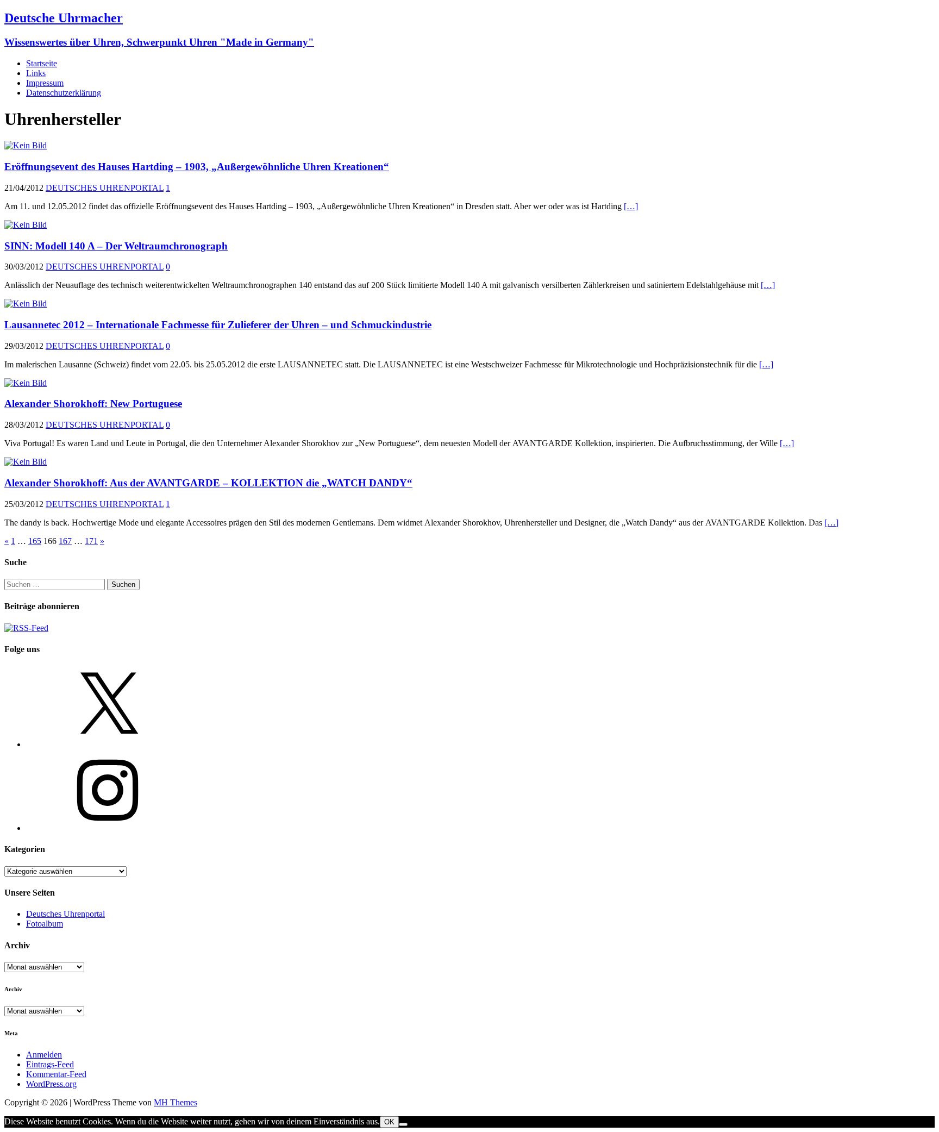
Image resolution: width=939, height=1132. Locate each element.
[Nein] (403, 1124)
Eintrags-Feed (50, 1064)
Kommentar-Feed (56, 1074)
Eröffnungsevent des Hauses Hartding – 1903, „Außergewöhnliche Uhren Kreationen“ (196, 166)
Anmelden (44, 1054)
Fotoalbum (44, 923)
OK (389, 1122)
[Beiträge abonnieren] (26, 628)
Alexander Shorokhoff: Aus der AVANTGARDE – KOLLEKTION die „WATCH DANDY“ (208, 483)
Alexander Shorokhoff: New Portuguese (93, 403)
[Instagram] (107, 828)
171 (91, 541)
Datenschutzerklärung (63, 92)
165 (34, 541)
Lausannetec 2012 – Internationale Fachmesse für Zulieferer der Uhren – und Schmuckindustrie (217, 324)
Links (36, 73)
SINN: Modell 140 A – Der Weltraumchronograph (116, 246)
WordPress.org (51, 1084)
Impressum (45, 82)
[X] (107, 744)
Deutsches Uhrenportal (65, 913)
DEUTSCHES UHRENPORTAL (105, 187)
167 (65, 541)
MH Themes (175, 1102)
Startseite (41, 63)
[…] (631, 206)
